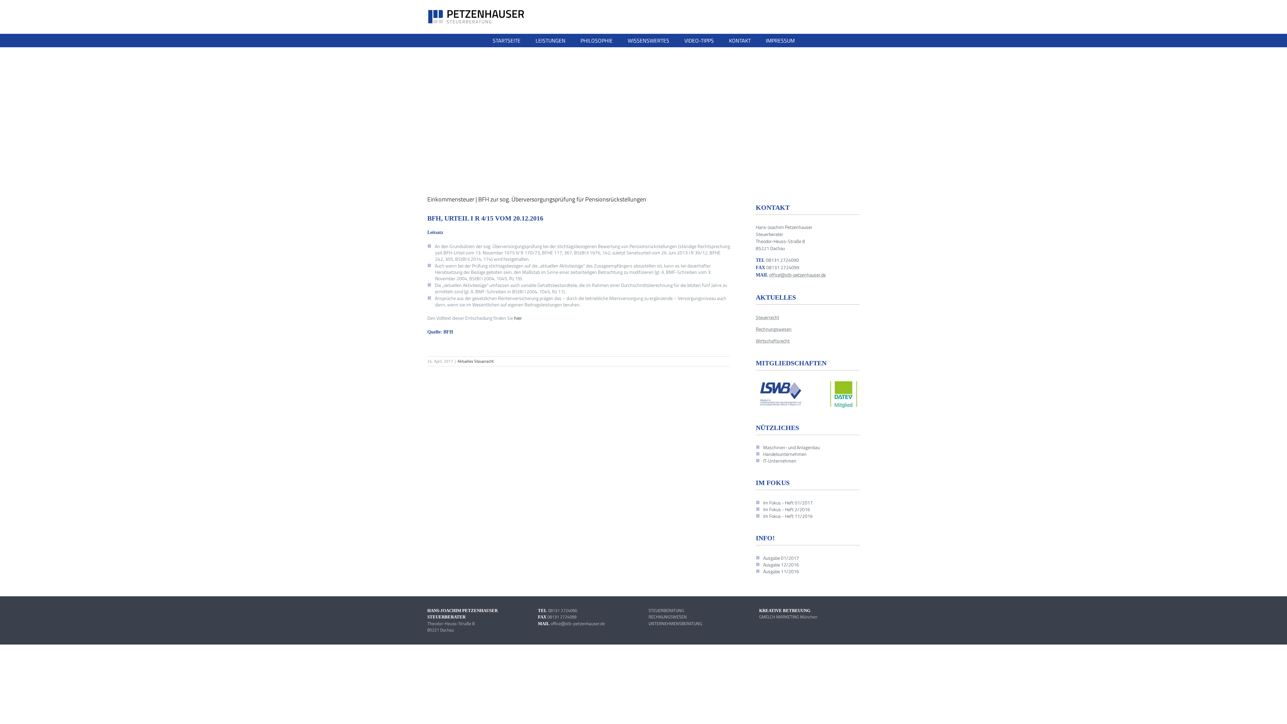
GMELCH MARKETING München (788, 616)
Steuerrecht (767, 317)
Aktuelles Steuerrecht (475, 361)
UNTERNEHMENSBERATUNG (675, 623)
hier (518, 317)
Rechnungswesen (774, 329)
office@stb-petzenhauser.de (797, 274)
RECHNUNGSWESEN (668, 616)
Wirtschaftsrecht (773, 340)
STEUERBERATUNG (666, 610)
